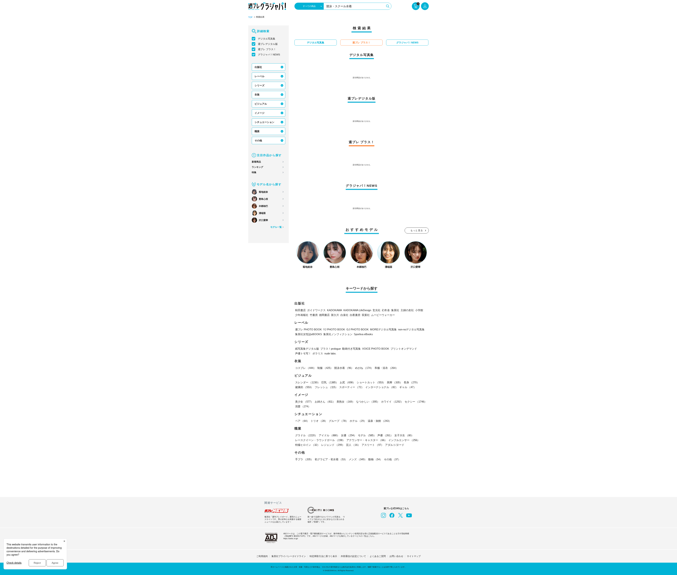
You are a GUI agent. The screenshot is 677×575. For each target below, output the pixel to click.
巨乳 (329, 382)
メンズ (358, 459)
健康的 (304, 387)
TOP (250, 17)
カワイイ (392, 401)
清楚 (303, 406)
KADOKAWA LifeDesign (357, 310)
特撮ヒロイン (307, 444)
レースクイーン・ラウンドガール (320, 440)
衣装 (257, 94)
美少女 (304, 401)
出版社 (258, 67)
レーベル (259, 76)
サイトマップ (414, 556)
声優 (385, 435)
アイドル (329, 435)
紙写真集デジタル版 (307, 348)
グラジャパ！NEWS (269, 54)
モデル (367, 435)
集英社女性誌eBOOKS (308, 334)
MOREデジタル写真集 (383, 329)
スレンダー (307, 382)
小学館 (419, 310)
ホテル (358, 420)
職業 (257, 131)
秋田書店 (300, 310)
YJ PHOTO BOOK (334, 329)
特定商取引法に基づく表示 (323, 556)
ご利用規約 (262, 556)
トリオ (319, 420)
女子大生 (404, 435)
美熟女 (346, 401)
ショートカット (371, 382)
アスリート (373, 444)
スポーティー (351, 387)
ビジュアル (261, 103)
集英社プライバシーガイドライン (289, 556)
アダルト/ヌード (394, 444)
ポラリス (317, 353)
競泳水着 (344, 367)
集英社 (395, 310)
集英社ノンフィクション (337, 334)
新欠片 (335, 314)
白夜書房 (355, 314)
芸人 (353, 444)
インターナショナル (381, 387)
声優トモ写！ (303, 353)
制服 (325, 367)
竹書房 (314, 314)
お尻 (347, 382)
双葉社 (366, 314)
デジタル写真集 (266, 38)
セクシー (416, 401)
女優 (348, 435)
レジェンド (333, 444)
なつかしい (368, 401)
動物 (375, 459)
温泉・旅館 (379, 420)
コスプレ (305, 367)
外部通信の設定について (353, 556)
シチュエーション (264, 122)
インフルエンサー (404, 440)
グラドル (306, 435)
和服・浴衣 (386, 367)
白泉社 (344, 314)
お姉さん (325, 401)
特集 (254, 172)
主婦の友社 (407, 310)
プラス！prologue (330, 348)
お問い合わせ (396, 556)
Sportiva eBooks (363, 334)
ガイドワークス (316, 310)
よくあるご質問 (378, 556)
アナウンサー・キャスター (366, 440)
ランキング (257, 167)
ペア (302, 420)
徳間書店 (324, 314)
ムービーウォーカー (383, 314)
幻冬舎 (386, 310)
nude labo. (330, 353)
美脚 (394, 382)
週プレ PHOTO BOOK (308, 329)
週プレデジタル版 (268, 44)
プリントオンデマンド (404, 348)
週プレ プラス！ (267, 49)
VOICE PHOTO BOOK (375, 348)
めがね (364, 367)
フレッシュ (326, 387)
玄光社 (376, 310)
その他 (258, 140)
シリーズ (259, 85)
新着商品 (256, 161)
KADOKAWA (334, 310)
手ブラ (304, 459)
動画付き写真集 (351, 348)
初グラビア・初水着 (331, 459)
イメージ (259, 113)
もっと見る (416, 230)
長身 (411, 382)
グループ (338, 420)
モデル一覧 (276, 227)
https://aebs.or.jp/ (290, 538)
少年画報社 (301, 314)
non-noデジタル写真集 (411, 329)
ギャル (407, 387)
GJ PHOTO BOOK (357, 329)
